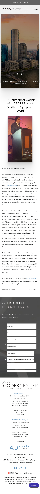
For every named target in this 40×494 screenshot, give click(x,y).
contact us (25, 284)
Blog (9, 80)
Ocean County (19, 393)
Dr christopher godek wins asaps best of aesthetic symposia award (20, 82)
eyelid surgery (31, 278)
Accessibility (12, 463)
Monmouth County (19, 420)
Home (3, 80)
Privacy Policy (30, 460)
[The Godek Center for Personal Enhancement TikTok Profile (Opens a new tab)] (20, 467)
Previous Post (8, 290)
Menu (36, 9)
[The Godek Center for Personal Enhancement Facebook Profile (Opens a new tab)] (25, 467)
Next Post (33, 289)
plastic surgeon (12, 186)
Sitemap (21, 460)
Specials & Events (20, 2)
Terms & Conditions (25, 463)
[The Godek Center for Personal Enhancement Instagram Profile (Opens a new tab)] (15, 467)
